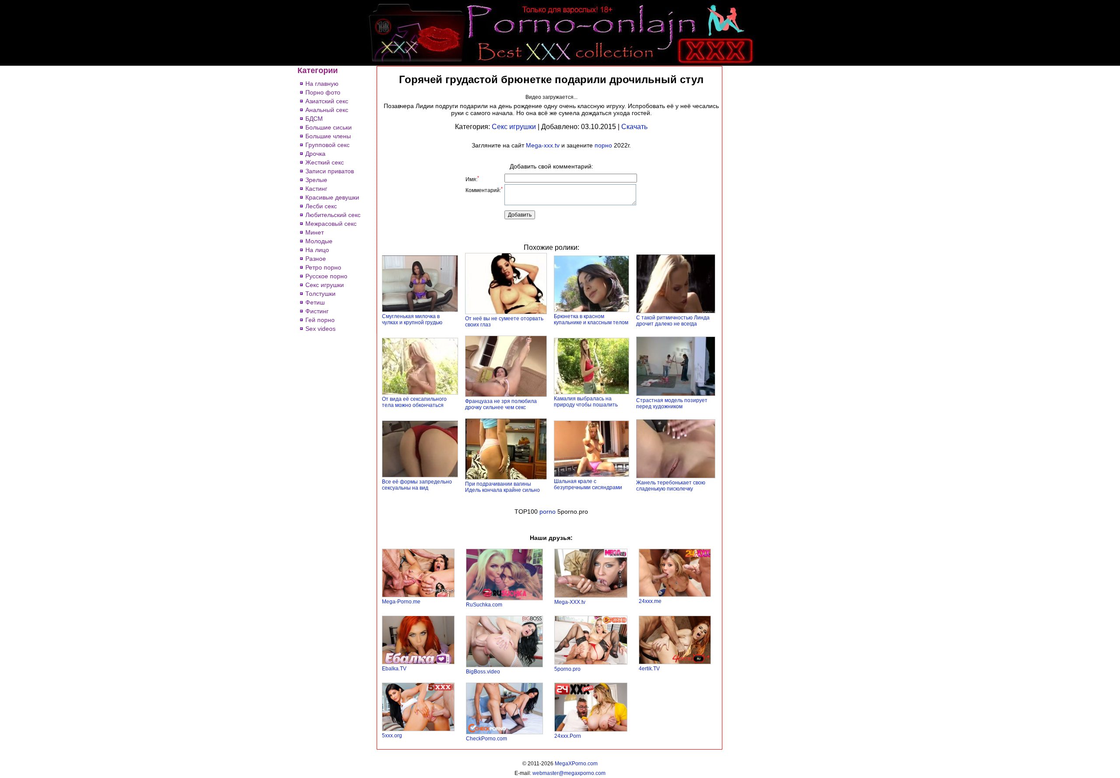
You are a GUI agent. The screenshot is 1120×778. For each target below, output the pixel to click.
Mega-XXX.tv (569, 602)
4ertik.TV (649, 669)
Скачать (634, 126)
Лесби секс (321, 206)
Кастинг (316, 188)
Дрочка (315, 153)
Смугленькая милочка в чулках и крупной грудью (412, 319)
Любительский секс (332, 214)
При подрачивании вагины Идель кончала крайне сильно (502, 487)
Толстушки (320, 293)
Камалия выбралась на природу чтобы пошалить (586, 402)
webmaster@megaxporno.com (569, 773)
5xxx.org (392, 735)
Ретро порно (323, 267)
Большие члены (328, 136)
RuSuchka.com (484, 605)
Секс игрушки (324, 284)
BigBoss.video (483, 672)
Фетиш (315, 302)
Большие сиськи (328, 127)
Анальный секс (326, 109)
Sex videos (320, 328)
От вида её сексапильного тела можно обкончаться (414, 402)
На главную (322, 83)
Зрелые (316, 179)
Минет (314, 232)
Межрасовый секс (331, 223)
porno (547, 511)
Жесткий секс (324, 162)
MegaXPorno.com (576, 763)
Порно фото (322, 92)
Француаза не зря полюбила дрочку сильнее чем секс (501, 404)
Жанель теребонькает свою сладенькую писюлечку (670, 486)
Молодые (318, 241)
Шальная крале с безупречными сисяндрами (588, 484)
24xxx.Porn (567, 736)
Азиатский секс (326, 101)
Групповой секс (327, 144)
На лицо (317, 249)
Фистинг (317, 311)
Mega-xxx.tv (543, 145)
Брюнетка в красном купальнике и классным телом (591, 319)
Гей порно (320, 319)
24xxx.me (650, 601)
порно (603, 145)
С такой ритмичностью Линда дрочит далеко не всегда (673, 321)
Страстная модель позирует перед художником (671, 403)
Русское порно (326, 276)
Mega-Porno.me (401, 602)
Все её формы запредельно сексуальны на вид (417, 485)
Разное (315, 258)
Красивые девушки (332, 197)
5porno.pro (567, 669)
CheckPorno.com (486, 739)
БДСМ (314, 118)
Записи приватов (329, 171)
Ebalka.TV (394, 669)
